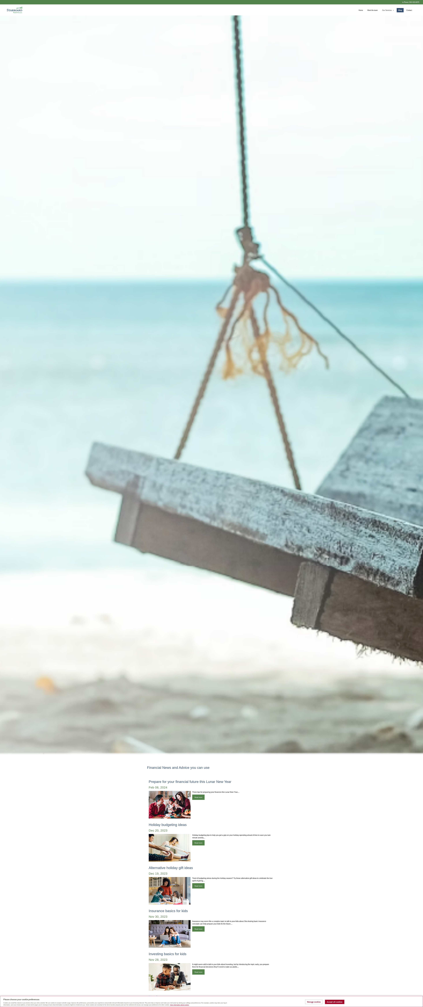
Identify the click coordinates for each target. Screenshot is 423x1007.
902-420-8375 (414, 2)
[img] (211, 377)
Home (361, 10)
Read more (198, 797)
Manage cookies (314, 1002)
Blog (400, 10)
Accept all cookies (334, 1002)
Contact (409, 10)
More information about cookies (179, 1005)
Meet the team (372, 10)
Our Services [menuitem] (387, 10)
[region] (211, 1001)
